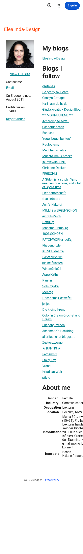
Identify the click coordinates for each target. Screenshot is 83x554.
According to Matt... (55, 121)
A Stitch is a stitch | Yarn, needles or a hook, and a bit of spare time (61, 183)
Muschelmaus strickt (57, 156)
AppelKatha (50, 274)
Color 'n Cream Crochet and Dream (61, 317)
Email (10, 88)
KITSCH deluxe (53, 251)
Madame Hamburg (55, 228)
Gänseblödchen (53, 127)
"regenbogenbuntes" (56, 139)
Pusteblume (50, 144)
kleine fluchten (52, 263)
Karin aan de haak (54, 104)
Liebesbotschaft (54, 193)
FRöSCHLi (49, 174)
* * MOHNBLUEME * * (57, 115)
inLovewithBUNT (54, 162)
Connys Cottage (53, 98)
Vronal (46, 366)
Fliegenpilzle (51, 245)
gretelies (48, 86)
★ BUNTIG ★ (51, 348)
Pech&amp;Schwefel (57, 298)
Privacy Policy (51, 479)
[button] (49, 5)
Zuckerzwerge (52, 342)
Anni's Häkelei (52, 205)
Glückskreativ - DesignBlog (61, 109)
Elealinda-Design (54, 58)
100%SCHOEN (52, 234)
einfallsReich (51, 216)
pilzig (46, 377)
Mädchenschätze (54, 150)
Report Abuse (15, 119)
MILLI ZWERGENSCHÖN (59, 210)
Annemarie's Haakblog (58, 331)
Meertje (47, 292)
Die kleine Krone (53, 309)
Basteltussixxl (52, 257)
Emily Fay (49, 360)
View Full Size (20, 74)
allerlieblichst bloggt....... (58, 337)
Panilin (47, 280)
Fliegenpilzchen (53, 325)
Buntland (48, 133)
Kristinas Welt (52, 372)
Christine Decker (54, 168)
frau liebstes (51, 199)
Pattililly (48, 222)
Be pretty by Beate (55, 92)
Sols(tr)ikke (50, 286)
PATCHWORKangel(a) (57, 240)
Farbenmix (49, 354)
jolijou (46, 304)
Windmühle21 (51, 269)
